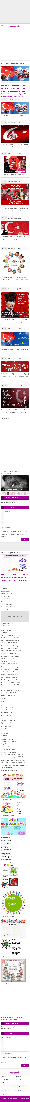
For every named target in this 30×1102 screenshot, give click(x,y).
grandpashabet (5, 1098)
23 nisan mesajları (6, 473)
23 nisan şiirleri (14, 1019)
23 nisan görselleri (17, 1017)
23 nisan (9, 471)
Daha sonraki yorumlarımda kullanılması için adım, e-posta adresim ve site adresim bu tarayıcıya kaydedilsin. (15, 534)
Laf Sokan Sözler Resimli (9, 490)
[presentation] (3, 482)
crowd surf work (15, 1100)
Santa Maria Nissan (24, 1098)
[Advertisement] (14, 12)
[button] (2, 493)
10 (27, 493)
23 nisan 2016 (15, 471)
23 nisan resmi (4, 1019)
